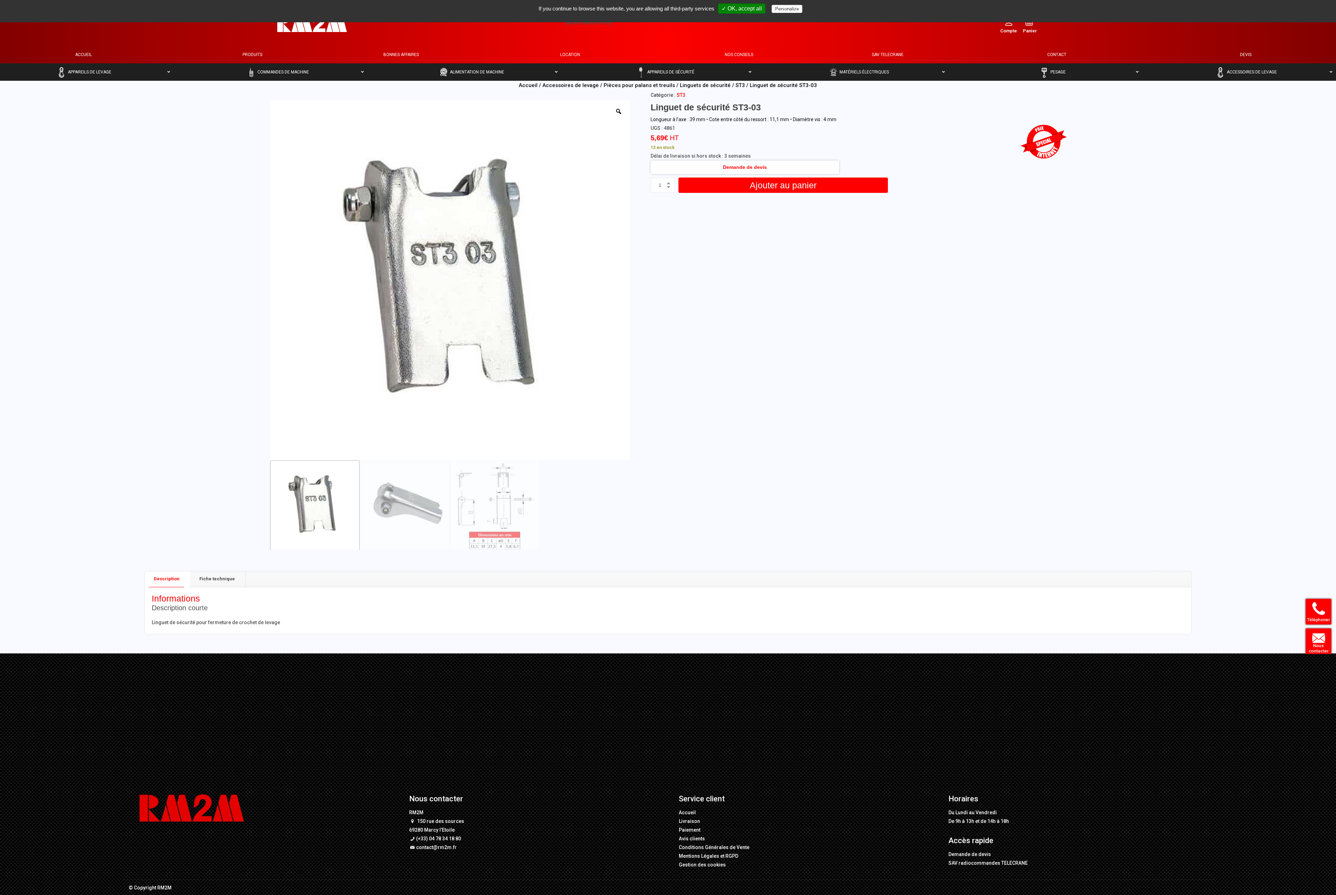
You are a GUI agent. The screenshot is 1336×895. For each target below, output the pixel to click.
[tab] (167, 579)
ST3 (740, 85)
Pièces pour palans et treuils (639, 85)
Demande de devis (745, 167)
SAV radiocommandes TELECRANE (988, 863)
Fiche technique (217, 578)
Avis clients (692, 838)
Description (167, 578)
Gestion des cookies (702, 864)
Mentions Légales (699, 856)
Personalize (787, 8)
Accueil (528, 85)
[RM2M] (312, 22)
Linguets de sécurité (705, 85)
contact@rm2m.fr (436, 847)
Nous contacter (1316, 648)
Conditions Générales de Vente (714, 847)
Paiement (689, 830)
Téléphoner (1316, 620)
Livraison (689, 821)
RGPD (731, 856)
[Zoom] (618, 111)
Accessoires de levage (570, 85)
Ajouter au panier (783, 185)
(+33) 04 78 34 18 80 (438, 838)
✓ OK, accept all (742, 8)
